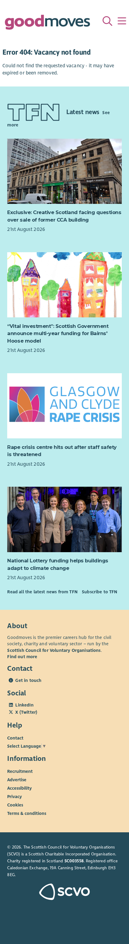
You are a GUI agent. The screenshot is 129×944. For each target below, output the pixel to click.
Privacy (14, 796)
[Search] (107, 21)
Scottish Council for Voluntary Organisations (53, 650)
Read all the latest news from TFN (42, 592)
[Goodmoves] (47, 23)
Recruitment (20, 771)
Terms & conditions (26, 813)
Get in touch (28, 680)
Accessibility (19, 788)
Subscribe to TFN (99, 592)
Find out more (22, 656)
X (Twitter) (26, 712)
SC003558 (74, 861)
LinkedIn (24, 705)
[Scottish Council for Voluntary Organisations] (64, 892)
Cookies (15, 805)
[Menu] (122, 21)
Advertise (16, 779)
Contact (15, 738)
